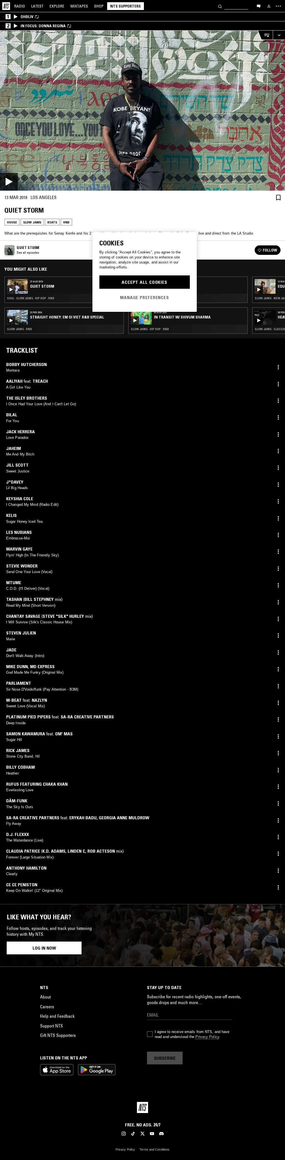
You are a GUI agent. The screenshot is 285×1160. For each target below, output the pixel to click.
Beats (52, 222)
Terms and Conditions (154, 1149)
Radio (19, 6)
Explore (57, 6)
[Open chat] (258, 6)
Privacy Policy (207, 1037)
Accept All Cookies (144, 282)
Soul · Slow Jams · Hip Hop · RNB (30, 298)
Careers (47, 1006)
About (45, 997)
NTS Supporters (125, 6)
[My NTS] (268, 6)
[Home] (6, 6)
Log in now (44, 948)
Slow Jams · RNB (19, 329)
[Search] (219, 6)
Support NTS (51, 1026)
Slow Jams (32, 222)
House (12, 222)
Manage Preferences (144, 297)
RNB (66, 222)
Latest (37, 6)
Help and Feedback (57, 1016)
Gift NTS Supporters (58, 1035)
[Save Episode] (278, 197)
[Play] (142, 111)
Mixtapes (79, 6)
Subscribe (165, 1058)
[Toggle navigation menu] (278, 6)
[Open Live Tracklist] (265, 35)
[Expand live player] (279, 35)
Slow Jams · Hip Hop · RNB (150, 329)
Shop (99, 6)
